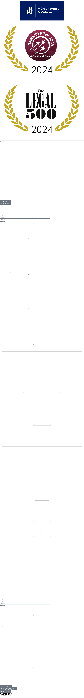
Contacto (56, 235)
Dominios (41, 235)
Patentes (27, 235)
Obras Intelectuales (34, 235)
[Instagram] (10, 694)
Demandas (46, 235)
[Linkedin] (4, 694)
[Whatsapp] (1, 694)
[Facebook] (7, 694)
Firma (52, 235)
